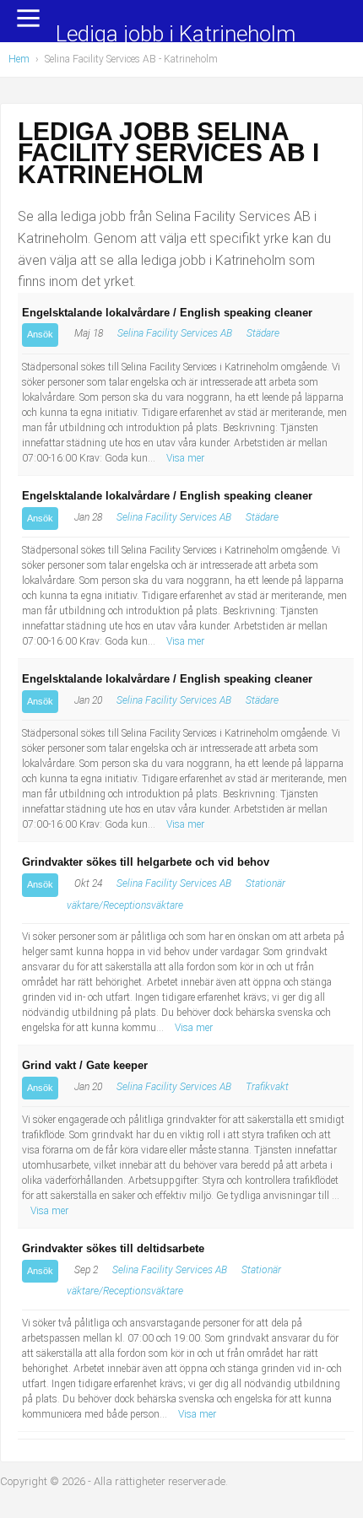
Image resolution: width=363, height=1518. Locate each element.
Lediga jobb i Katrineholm (175, 35)
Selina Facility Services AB (174, 333)
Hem (19, 59)
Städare (263, 333)
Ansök (40, 334)
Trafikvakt (267, 1087)
